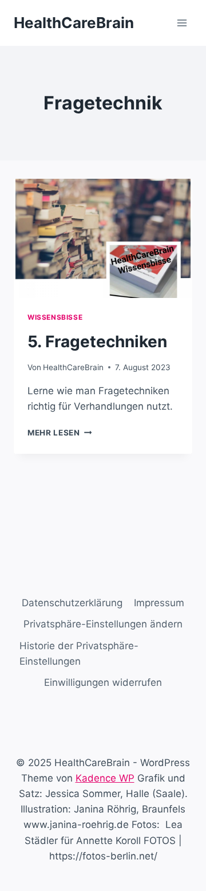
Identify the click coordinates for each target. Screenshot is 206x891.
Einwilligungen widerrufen (103, 682)
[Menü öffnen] (181, 23)
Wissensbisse (54, 317)
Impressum (159, 603)
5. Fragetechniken (97, 341)
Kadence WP (105, 778)
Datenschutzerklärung (72, 603)
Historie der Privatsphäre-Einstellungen (78, 653)
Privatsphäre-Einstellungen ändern (103, 624)
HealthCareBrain (73, 367)
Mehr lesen (59, 432)
